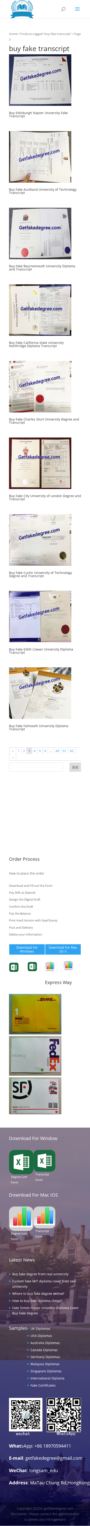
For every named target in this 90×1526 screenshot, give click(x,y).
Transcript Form (21, 972)
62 (72, 751)
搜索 (75, 767)
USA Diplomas (20, 797)
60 (57, 751)
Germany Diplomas (24, 819)
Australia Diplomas (23, 804)
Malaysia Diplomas (23, 826)
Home (13, 34)
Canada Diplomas (22, 811)
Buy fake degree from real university (40, 1274)
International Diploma (26, 840)
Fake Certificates (21, 847)
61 (64, 751)
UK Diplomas (19, 790)
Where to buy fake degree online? (38, 1293)
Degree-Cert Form (38, 971)
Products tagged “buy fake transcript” (46, 34)
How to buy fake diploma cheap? (37, 1301)
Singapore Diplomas (24, 833)
